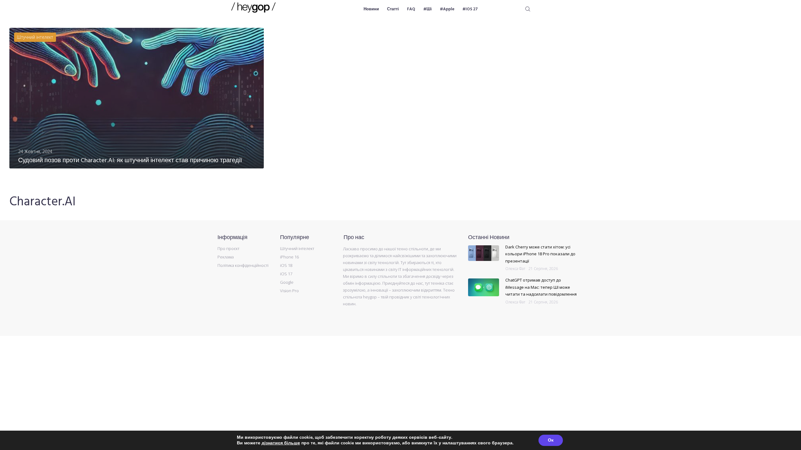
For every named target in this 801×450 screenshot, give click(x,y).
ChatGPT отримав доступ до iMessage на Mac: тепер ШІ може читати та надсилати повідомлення (541, 287)
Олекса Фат (515, 268)
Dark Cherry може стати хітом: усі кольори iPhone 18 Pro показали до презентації (540, 254)
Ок (551, 440)
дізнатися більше (281, 443)
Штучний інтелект (35, 37)
